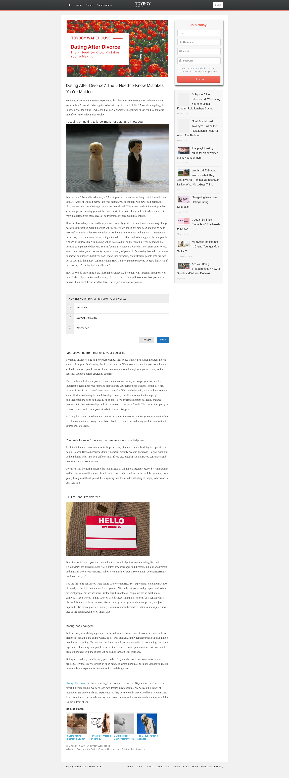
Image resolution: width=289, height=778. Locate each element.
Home (130, 766)
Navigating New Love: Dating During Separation (197, 202)
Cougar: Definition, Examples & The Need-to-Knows (198, 224)
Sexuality (140, 749)
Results (146, 340)
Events (176, 766)
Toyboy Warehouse (76, 683)
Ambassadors (104, 5)
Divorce (72, 749)
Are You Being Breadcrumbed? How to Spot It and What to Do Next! (198, 269)
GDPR (195, 766)
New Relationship (125, 749)
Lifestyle (111, 749)
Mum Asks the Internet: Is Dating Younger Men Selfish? (198, 246)
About (79, 5)
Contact (159, 766)
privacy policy (208, 68)
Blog (70, 5)
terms (195, 68)
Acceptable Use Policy (212, 766)
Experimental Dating (87, 749)
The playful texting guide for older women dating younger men (197, 153)
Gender (102, 749)
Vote (163, 340)
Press (186, 766)
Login (218, 5)
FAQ (168, 766)
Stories (89, 5)
